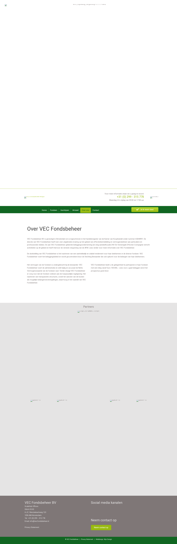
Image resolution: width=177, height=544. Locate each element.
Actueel (75, 210)
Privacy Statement (32, 527)
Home (44, 210)
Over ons (85, 210)
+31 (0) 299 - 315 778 (130, 196)
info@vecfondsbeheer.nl (39, 521)
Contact (96, 210)
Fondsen (53, 210)
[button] (144, 209)
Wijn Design (108, 539)
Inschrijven (65, 210)
